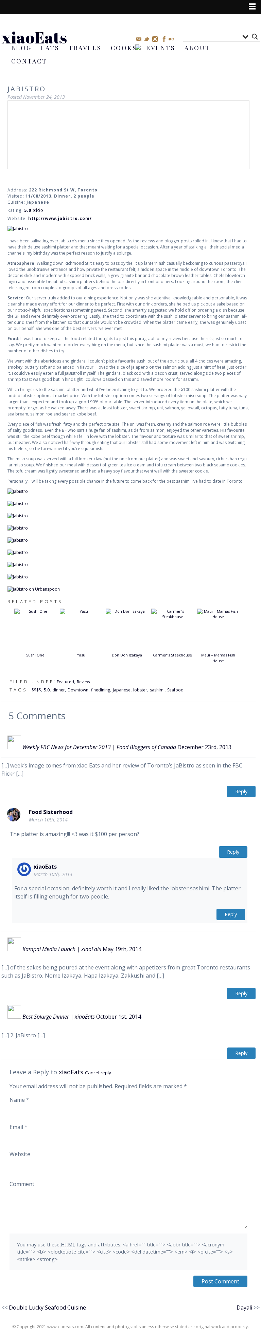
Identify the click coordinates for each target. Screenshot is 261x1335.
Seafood (175, 690)
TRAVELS (85, 48)
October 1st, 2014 (118, 1016)
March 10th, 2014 (48, 819)
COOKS (124, 48)
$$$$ (36, 690)
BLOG (21, 48)
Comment (22, 1184)
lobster (140, 690)
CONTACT (29, 61)
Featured (65, 682)
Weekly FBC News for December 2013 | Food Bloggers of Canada (99, 747)
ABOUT (197, 48)
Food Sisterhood (51, 812)
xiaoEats (34, 37)
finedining (100, 690)
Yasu (81, 654)
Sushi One (35, 654)
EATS (50, 48)
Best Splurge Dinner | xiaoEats (58, 1016)
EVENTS (160, 48)
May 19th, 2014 (122, 949)
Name (19, 1100)
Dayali (244, 1307)
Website (20, 1154)
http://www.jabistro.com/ (60, 218)
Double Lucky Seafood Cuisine (47, 1307)
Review (83, 682)
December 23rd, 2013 (204, 747)
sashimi (157, 690)
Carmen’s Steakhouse (172, 654)
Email (19, 1127)
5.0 (47, 690)
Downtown (78, 690)
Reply (241, 791)
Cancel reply (98, 1073)
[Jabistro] (128, 229)
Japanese (121, 690)
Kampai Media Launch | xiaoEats (61, 949)
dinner (58, 690)
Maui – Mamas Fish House (218, 657)
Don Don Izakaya (127, 654)
